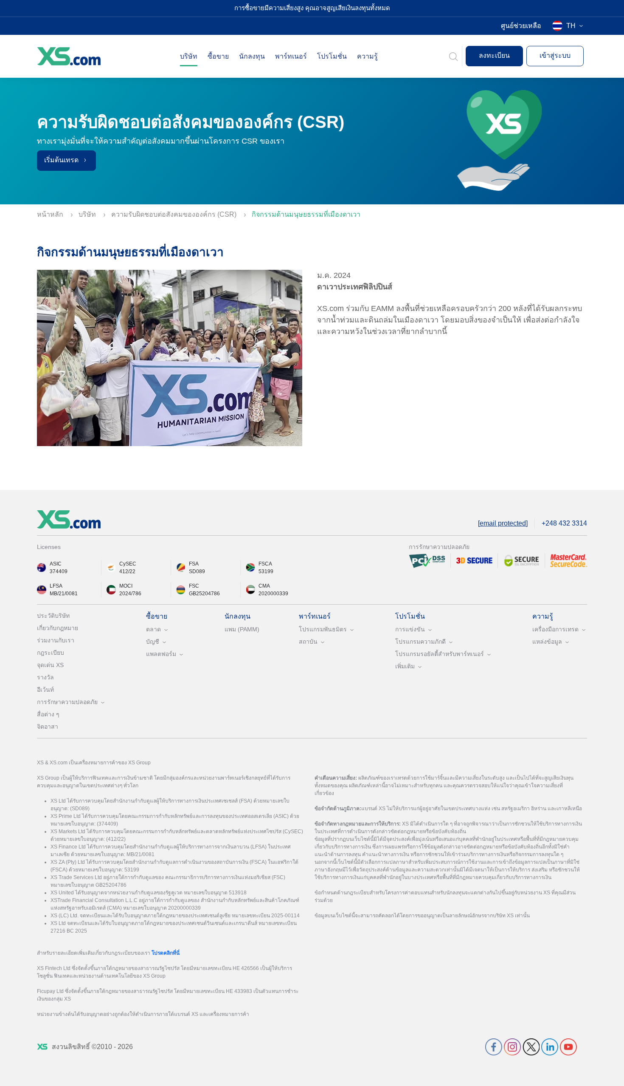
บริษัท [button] (188, 56)
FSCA (265, 564)
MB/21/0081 (64, 594)
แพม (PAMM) (242, 629)
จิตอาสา (47, 726)
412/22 (127, 571)
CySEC (127, 564)
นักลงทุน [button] (252, 56)
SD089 (197, 571)
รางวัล (45, 677)
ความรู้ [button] (367, 56)
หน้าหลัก (51, 214)
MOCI (125, 586)
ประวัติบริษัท (53, 615)
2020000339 (273, 594)
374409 (58, 571)
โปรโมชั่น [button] (332, 56)
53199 (266, 571)
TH (571, 25)
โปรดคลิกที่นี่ (166, 953)
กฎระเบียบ (50, 652)
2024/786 (130, 594)
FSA (194, 564)
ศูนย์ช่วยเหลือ (521, 25)
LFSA (56, 586)
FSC (194, 586)
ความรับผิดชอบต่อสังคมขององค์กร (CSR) (174, 214)
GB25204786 (204, 594)
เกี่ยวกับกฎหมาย (57, 628)
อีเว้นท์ (45, 689)
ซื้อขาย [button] (218, 56)
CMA (264, 586)
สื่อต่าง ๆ (48, 714)
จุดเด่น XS (50, 665)
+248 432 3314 (564, 523)
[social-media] (493, 1046)
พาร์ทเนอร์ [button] (291, 56)
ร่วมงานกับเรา (55, 640)
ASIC (56, 564)
